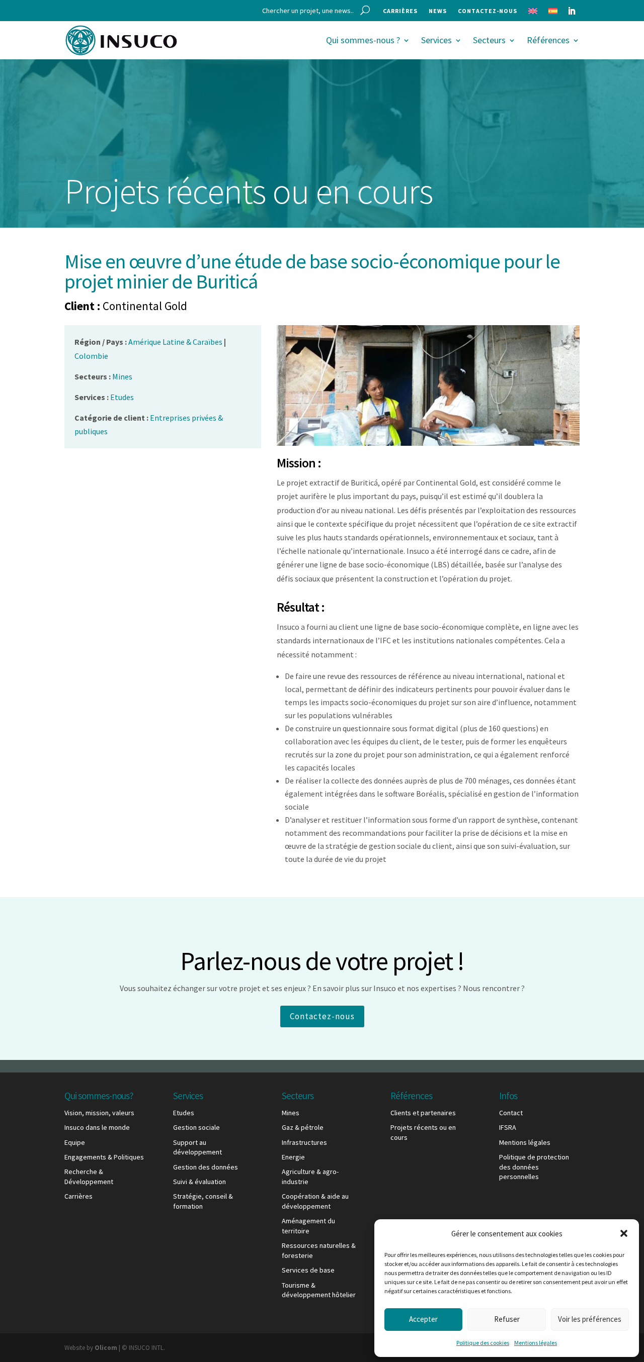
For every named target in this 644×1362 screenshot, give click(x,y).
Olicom (106, 1347)
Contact (511, 1112)
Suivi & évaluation (199, 1181)
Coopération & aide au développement (315, 1201)
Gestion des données (205, 1167)
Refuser (507, 1319)
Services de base (308, 1270)
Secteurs (489, 40)
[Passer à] (532, 13)
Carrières (400, 11)
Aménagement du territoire (308, 1225)
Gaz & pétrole (303, 1127)
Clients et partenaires (423, 1112)
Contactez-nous (487, 11)
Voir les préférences (589, 1319)
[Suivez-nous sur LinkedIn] (572, 11)
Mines (290, 1112)
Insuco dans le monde (97, 1127)
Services (436, 40)
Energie (293, 1156)
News (438, 11)
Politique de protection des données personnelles (534, 1166)
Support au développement (197, 1147)
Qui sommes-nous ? (363, 40)
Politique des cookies (482, 1342)
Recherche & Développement (88, 1176)
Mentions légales (535, 1342)
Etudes (183, 1112)
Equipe (74, 1142)
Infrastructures (304, 1142)
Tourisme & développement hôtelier (319, 1290)
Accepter (423, 1319)
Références (548, 40)
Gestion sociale (196, 1127)
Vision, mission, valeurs (99, 1112)
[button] (624, 1233)
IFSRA (507, 1127)
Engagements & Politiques (104, 1156)
